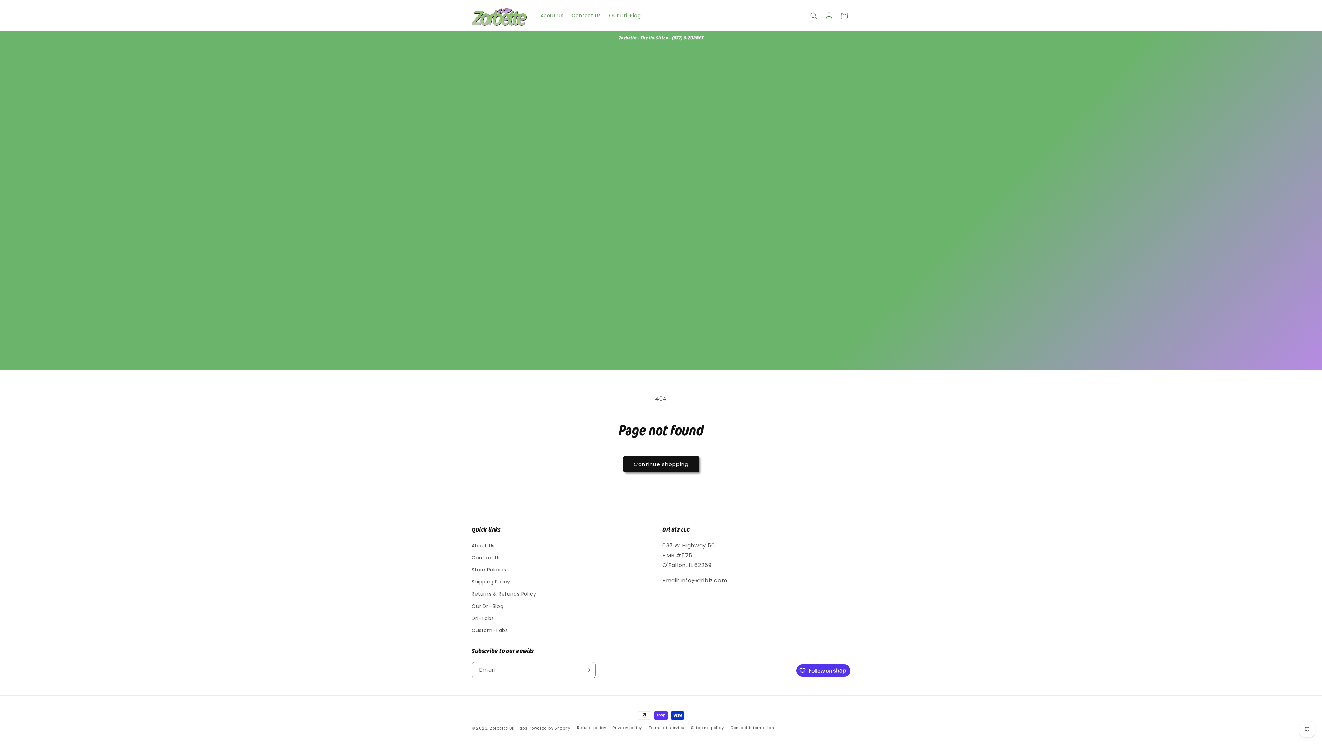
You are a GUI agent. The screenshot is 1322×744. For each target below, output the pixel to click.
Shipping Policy (491, 581)
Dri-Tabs (483, 618)
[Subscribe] (587, 670)
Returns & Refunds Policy (504, 593)
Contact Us (486, 557)
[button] (813, 15)
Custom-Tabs (490, 630)
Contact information (752, 728)
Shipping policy (707, 728)
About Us (483, 545)
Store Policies (489, 569)
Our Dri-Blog (487, 606)
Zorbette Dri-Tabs (509, 728)
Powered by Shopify (549, 728)
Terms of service (666, 728)
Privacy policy (627, 728)
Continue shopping (661, 464)
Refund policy (591, 728)
